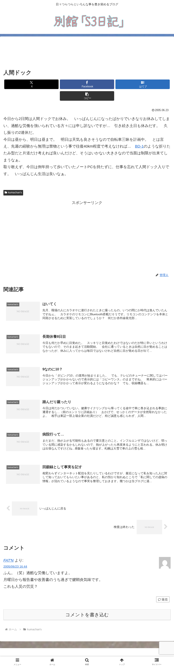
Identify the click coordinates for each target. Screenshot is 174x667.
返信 (165, 599)
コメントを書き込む (87, 614)
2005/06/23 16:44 (15, 566)
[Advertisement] (87, 52)
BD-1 (139, 146)
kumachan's (15, 192)
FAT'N (8, 560)
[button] (87, 96)
